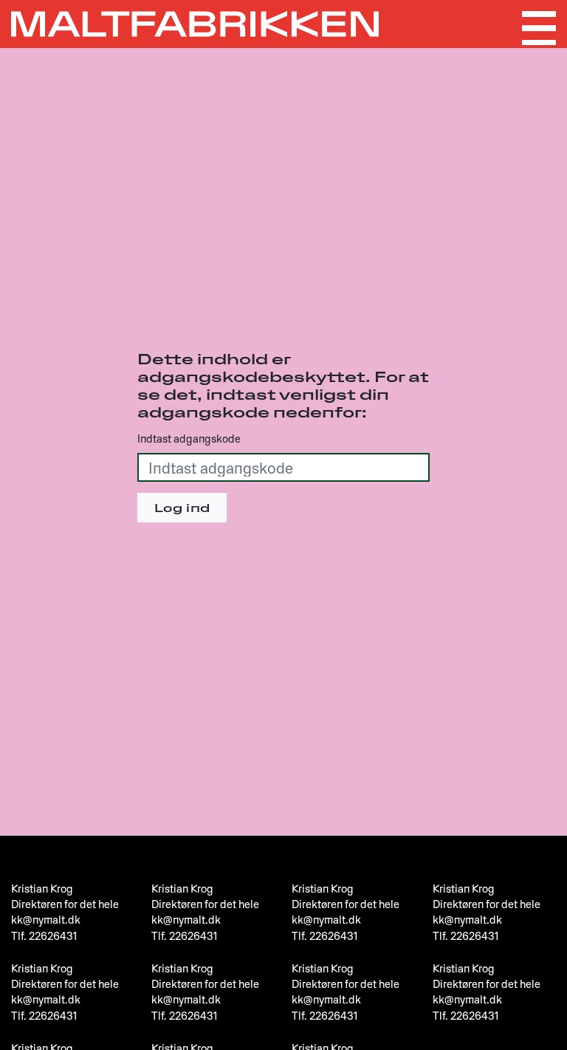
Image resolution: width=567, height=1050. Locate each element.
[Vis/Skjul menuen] (539, 28)
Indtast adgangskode (189, 438)
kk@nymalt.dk (45, 919)
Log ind (182, 507)
